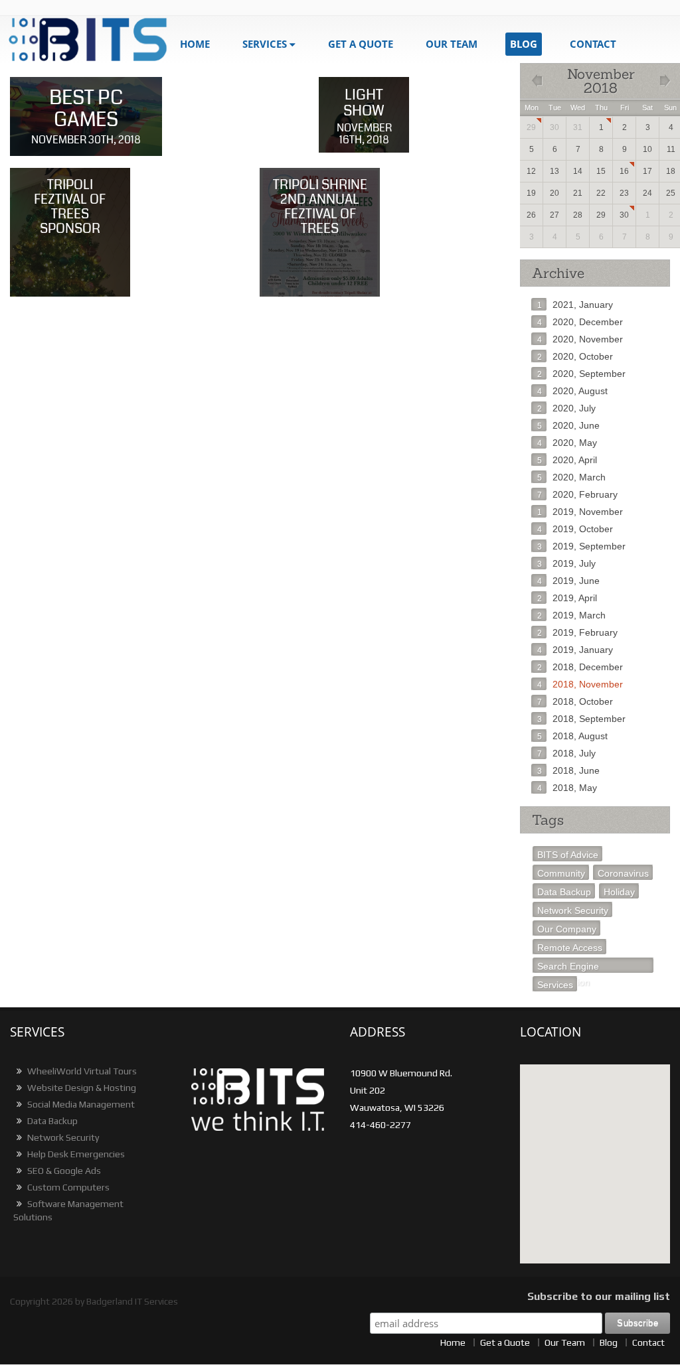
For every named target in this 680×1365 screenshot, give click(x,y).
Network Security (572, 910)
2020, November (580, 339)
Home (195, 43)
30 (624, 215)
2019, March (571, 615)
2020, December (580, 322)
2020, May (567, 442)
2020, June (568, 425)
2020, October (575, 356)
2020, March (571, 477)
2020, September (581, 373)
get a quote (360, 43)
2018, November (580, 684)
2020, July (566, 408)
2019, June (568, 580)
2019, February (577, 632)
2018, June (568, 770)
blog (523, 43)
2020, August (572, 391)
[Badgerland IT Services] (88, 40)
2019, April (567, 598)
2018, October (575, 701)
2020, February (577, 494)
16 (624, 171)
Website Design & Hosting (80, 1087)
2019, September (581, 546)
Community (561, 873)
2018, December (580, 667)
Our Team (451, 43)
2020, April (567, 460)
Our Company (566, 929)
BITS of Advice (567, 854)
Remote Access (569, 947)
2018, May (567, 787)
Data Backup (564, 892)
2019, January (575, 649)
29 (531, 127)
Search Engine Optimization (568, 967)
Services (264, 43)
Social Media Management (80, 1104)
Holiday (619, 892)
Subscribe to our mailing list (598, 1296)
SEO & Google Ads (63, 1170)
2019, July (566, 563)
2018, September (581, 718)
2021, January (575, 304)
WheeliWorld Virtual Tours (81, 1071)
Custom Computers (67, 1187)
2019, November (580, 511)
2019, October (575, 529)
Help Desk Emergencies (75, 1154)
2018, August (572, 736)
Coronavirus (623, 873)
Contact (593, 43)
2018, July (566, 753)
